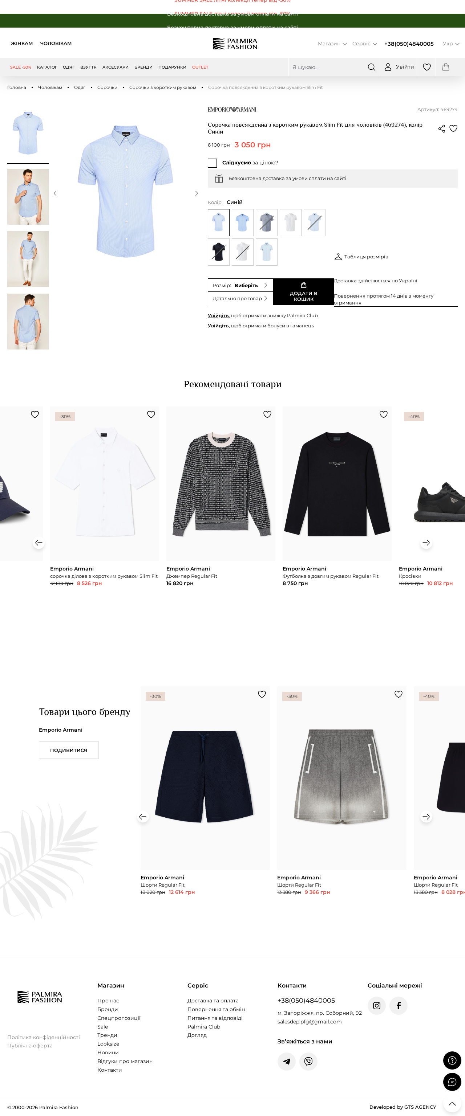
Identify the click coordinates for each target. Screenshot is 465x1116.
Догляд (197, 1035)
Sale (102, 1026)
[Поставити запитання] (452, 1060)
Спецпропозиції (119, 1018)
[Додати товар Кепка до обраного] (35, 414)
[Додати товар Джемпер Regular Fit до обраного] (267, 414)
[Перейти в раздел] (232, 7)
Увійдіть (218, 315)
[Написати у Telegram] (287, 1061)
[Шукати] (371, 67)
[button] (55, 195)
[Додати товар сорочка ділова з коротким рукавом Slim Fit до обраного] (151, 414)
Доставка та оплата (213, 1000)
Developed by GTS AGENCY (402, 1107)
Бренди (107, 1009)
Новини (108, 1052)
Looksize (108, 1044)
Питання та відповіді (215, 1018)
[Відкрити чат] (452, 1082)
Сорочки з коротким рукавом (162, 87)
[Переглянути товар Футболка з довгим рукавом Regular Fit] (337, 519)
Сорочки (107, 87)
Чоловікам (56, 43)
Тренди (107, 1035)
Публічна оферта (30, 1045)
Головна (16, 87)
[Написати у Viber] (308, 1061)
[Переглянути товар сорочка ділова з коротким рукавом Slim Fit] (104, 519)
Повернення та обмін (216, 1009)
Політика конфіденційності (43, 1037)
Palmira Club (203, 1026)
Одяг (79, 87)
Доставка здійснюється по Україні (375, 280)
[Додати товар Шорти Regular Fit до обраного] (262, 694)
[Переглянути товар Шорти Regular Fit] (205, 814)
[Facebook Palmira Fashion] (398, 1006)
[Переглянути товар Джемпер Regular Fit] (221, 519)
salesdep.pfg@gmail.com (310, 1021)
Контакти (109, 1070)
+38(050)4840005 (409, 43)
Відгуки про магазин (125, 1061)
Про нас (108, 1000)
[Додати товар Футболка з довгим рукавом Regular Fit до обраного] (383, 414)
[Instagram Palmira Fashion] (377, 1006)
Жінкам (22, 43)
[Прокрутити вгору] (452, 1103)
